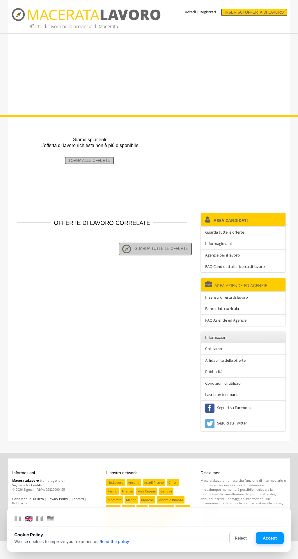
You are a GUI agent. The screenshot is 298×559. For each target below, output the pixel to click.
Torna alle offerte (89, 160)
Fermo (112, 491)
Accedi (190, 12)
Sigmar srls (20, 485)
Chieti (172, 482)
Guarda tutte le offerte (159, 248)
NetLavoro (115, 482)
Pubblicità (213, 371)
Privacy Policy (57, 499)
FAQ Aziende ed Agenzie (225, 320)
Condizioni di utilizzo (223, 383)
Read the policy (114, 541)
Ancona (133, 482)
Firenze (127, 491)
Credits (36, 485)
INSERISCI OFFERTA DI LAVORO (254, 12)
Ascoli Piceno (154, 482)
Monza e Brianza (170, 500)
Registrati (208, 12)
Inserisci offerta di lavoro (226, 297)
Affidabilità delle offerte (225, 360)
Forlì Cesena (146, 491)
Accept (270, 537)
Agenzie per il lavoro (222, 255)
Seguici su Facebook (233, 407)
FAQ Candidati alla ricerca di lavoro (235, 266)
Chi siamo (213, 348)
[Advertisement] (149, 74)
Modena (147, 500)
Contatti (78, 499)
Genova (166, 491)
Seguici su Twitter (231, 423)
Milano (131, 500)
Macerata (114, 500)
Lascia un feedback (221, 394)
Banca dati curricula (222, 308)
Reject (241, 537)
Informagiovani (218, 243)
